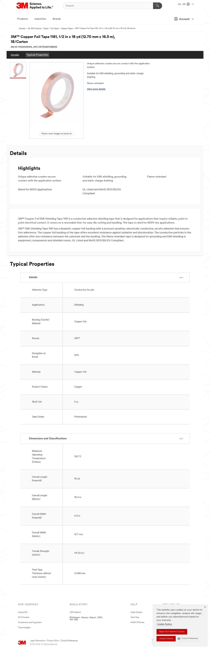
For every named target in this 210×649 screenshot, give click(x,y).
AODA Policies (137, 622)
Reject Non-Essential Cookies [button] (171, 632)
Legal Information (37, 641)
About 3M (23, 612)
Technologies (24, 627)
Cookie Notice (164, 624)
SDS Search (75, 612)
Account (184, 19)
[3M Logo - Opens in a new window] (35, 5)
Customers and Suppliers (30, 622)
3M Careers (23, 617)
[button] (188, 638)
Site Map (135, 617)
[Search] (157, 5)
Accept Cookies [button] (166, 639)
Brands (57, 19)
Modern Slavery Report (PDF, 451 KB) (86, 618)
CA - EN (182, 4)
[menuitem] (15, 55)
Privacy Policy (53, 641)
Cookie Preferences (69, 641)
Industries (40, 19)
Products (22, 19)
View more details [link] (96, 89)
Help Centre (136, 612)
